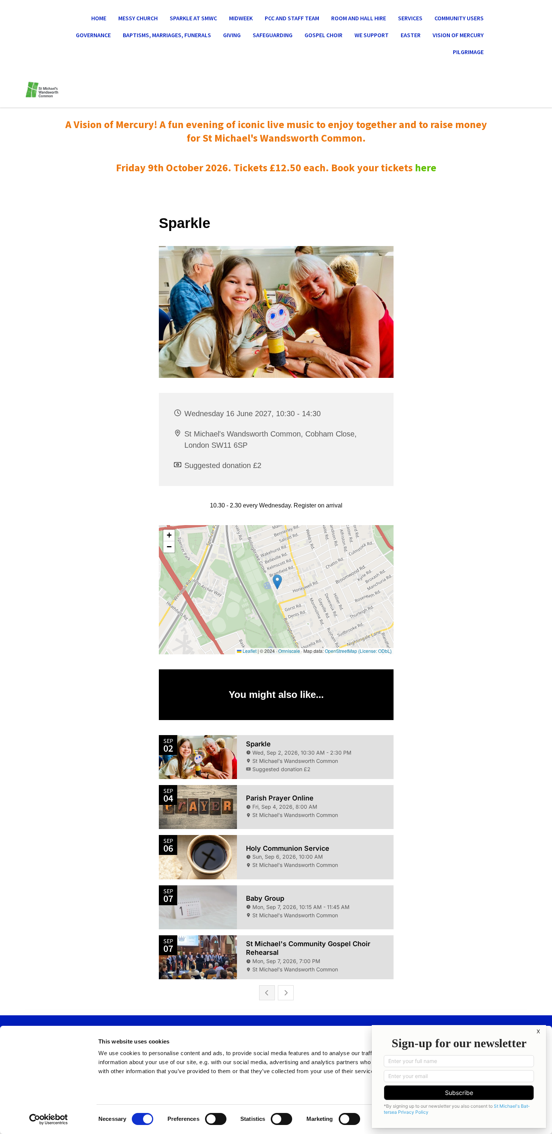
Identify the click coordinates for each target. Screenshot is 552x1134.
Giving (232, 35)
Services (410, 18)
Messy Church (138, 18)
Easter (411, 35)
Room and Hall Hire (358, 18)
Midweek (241, 18)
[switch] (215, 1119)
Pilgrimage (468, 52)
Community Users (459, 18)
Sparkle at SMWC (193, 18)
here (425, 167)
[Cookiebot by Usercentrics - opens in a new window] (48, 1119)
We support (371, 35)
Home (98, 18)
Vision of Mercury (458, 35)
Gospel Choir (323, 35)
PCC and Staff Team (292, 18)
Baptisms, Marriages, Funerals (167, 35)
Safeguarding (273, 35)
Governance (93, 35)
